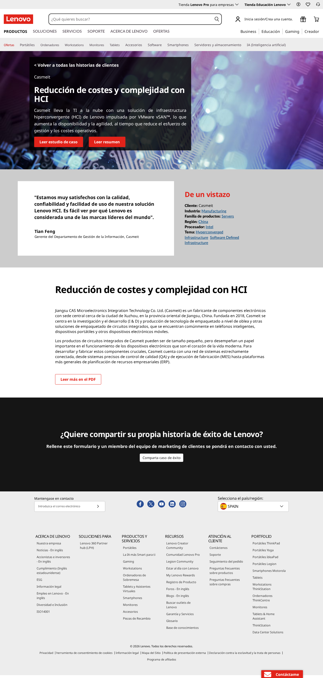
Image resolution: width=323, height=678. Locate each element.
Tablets (257, 577)
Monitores (130, 605)
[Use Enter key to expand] (295, 19)
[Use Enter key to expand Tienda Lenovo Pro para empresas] (237, 4)
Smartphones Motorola (269, 571)
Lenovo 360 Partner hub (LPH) (94, 545)
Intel (209, 227)
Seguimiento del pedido (226, 561)
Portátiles (129, 548)
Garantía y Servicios (180, 614)
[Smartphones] (190, 45)
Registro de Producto (181, 582)
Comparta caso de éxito (162, 457)
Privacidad (46, 653)
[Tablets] (121, 45)
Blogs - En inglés (177, 596)
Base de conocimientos (182, 628)
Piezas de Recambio (137, 618)
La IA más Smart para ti (139, 554)
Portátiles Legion (264, 564)
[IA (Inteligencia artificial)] (287, 45)
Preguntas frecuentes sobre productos (225, 570)
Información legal (49, 586)
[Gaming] (300, 31)
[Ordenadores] (61, 45)
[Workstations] (85, 45)
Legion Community (179, 561)
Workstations (132, 568)
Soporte (215, 554)
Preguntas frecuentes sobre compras (225, 581)
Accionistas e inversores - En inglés (53, 559)
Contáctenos (218, 548)
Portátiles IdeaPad (265, 557)
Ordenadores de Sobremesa (134, 577)
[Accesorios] (144, 45)
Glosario (172, 621)
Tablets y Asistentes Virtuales (136, 588)
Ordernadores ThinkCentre (262, 598)
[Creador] (320, 31)
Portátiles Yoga (263, 550)
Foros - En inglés (177, 589)
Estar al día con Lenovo (182, 568)
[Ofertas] (16, 45)
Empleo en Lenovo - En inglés (53, 595)
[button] (298, 4)
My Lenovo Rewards (180, 575)
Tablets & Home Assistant (264, 616)
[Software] (163, 45)
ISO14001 (43, 611)
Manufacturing (213, 211)
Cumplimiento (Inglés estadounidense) (52, 570)
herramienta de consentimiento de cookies (84, 653)
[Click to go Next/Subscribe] (98, 506)
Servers (228, 216)
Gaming (128, 561)
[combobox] (130, 19)
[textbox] (254, 506)
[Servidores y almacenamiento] (243, 45)
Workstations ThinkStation (262, 586)
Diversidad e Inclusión (52, 605)
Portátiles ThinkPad (266, 543)
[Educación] (281, 31)
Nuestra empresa (49, 543)
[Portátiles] (36, 45)
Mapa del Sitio (151, 653)
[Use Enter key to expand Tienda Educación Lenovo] (289, 4)
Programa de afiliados (161, 659)
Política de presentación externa (185, 653)
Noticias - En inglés (50, 550)
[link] (318, 5)
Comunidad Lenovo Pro (183, 554)
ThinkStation (262, 625)
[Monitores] (106, 45)
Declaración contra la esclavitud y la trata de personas (244, 653)
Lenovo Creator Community (177, 545)
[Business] (257, 31)
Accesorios (130, 611)
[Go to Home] (18, 19)
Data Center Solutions (268, 632)
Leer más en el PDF (78, 379)
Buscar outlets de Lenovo (178, 604)
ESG (39, 579)
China (203, 222)
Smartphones (132, 598)
